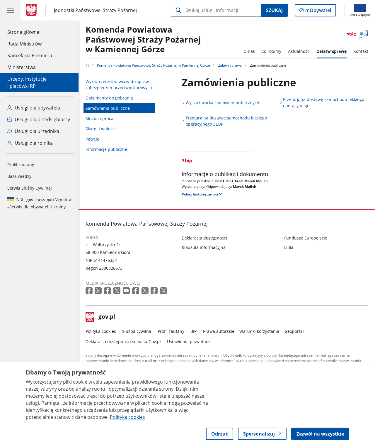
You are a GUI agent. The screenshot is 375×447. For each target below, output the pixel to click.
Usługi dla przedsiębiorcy (41, 119)
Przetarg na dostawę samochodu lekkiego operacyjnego (323, 102)
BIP (193, 331)
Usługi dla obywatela (36, 107)
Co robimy (271, 51)
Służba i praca (99, 118)
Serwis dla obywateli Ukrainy (39, 203)
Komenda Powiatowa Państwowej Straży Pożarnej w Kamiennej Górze (143, 40)
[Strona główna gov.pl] (32, 10)
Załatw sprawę (332, 51)
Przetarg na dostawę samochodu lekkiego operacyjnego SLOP (226, 121)
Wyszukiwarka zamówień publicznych (222, 102)
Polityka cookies (101, 331)
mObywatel (318, 11)
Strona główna (29, 31)
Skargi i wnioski (101, 128)
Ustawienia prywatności (190, 341)
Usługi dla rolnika (33, 143)
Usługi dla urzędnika (36, 131)
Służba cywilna (136, 331)
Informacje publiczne (106, 149)
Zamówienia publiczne (108, 108)
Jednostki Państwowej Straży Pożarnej (95, 10)
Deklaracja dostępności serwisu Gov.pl (123, 341)
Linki (288, 247)
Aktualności (299, 51)
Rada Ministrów (24, 44)
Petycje (92, 139)
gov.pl (106, 317)
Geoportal (294, 331)
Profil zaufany (20, 164)
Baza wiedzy (19, 176)
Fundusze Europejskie (305, 238)
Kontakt (360, 51)
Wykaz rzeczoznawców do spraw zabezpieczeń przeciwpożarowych (119, 84)
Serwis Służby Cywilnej (29, 188)
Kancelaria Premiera (29, 55)
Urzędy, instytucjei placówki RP (27, 82)
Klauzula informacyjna (204, 247)
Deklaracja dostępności (204, 238)
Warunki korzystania (259, 331)
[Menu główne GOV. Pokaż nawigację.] (10, 10)
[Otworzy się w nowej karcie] (90, 291)
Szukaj (274, 10)
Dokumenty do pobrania (109, 98)
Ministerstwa (21, 67)
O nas (249, 51)
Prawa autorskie (218, 331)
